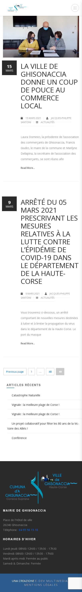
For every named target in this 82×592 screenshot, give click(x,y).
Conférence (19, 438)
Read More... (28, 168)
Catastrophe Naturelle (26, 395)
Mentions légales (41, 585)
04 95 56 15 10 (28, 530)
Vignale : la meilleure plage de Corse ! (35, 405)
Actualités (47, 122)
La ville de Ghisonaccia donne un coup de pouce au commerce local (49, 85)
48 (50, 371)
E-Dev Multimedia (51, 581)
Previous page (15, 371)
